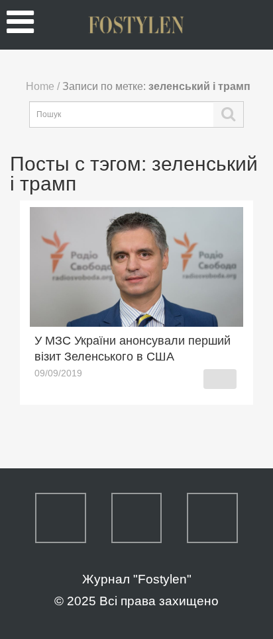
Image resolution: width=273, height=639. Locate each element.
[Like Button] (220, 379)
